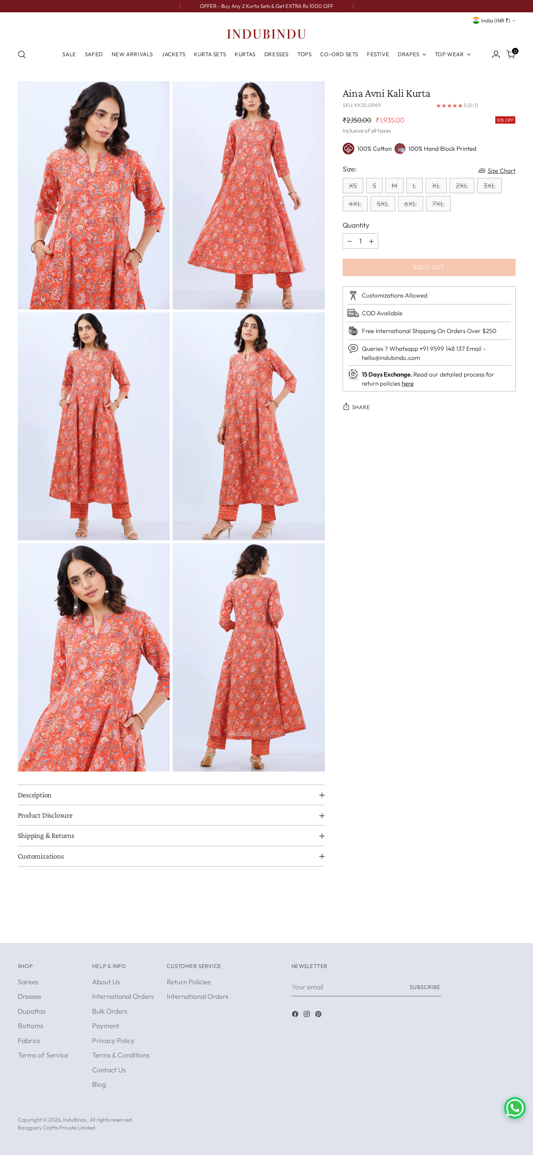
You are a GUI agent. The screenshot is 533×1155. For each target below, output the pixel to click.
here (408, 383)
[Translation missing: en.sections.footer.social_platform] (296, 1015)
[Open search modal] (22, 54)
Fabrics (29, 1040)
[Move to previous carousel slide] (493, 929)
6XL (410, 203)
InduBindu (75, 1119)
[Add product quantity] (371, 241)
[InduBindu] (266, 33)
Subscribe (425, 987)
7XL (438, 203)
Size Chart (502, 170)
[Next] (353, 6)
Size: (349, 169)
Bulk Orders (109, 1011)
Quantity (356, 225)
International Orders (123, 996)
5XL (383, 203)
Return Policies (189, 981)
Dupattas (32, 1011)
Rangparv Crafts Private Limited (56, 1127)
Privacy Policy (113, 1040)
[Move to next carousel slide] (509, 929)
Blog (99, 1084)
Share (361, 407)
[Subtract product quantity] (349, 241)
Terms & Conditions (121, 1055)
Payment (105, 1025)
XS (353, 185)
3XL (489, 185)
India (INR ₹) (495, 20)
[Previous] (180, 6)
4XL (355, 203)
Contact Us (109, 1069)
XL (436, 185)
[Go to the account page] (496, 54)
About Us (106, 981)
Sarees (28, 981)
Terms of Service (43, 1055)
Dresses (29, 996)
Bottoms (30, 1025)
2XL (462, 185)
